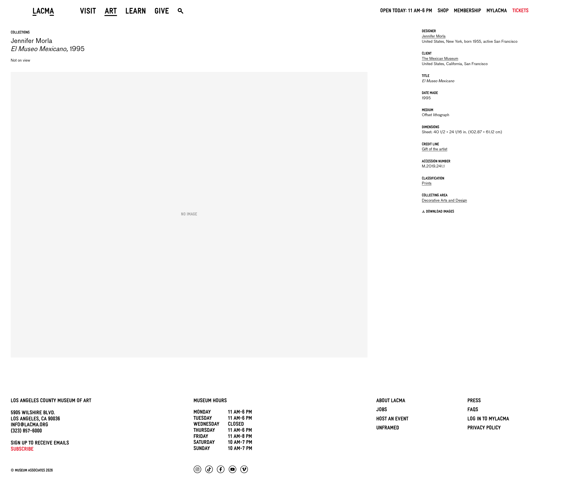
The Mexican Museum (440, 59)
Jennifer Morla (434, 36)
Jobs (381, 410)
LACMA (43, 13)
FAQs (472, 410)
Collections (20, 33)
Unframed (387, 428)
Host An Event (392, 419)
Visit (88, 13)
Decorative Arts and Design (444, 201)
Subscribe (22, 450)
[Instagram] (197, 469)
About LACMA (390, 401)
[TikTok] (209, 469)
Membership (467, 11)
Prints (426, 183)
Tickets (520, 11)
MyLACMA (496, 11)
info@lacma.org (29, 425)
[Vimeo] (244, 469)
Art (111, 13)
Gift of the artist (434, 149)
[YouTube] (232, 469)
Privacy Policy (484, 428)
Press (474, 401)
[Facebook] (221, 469)
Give (161, 13)
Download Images (440, 212)
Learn (135, 13)
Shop (443, 11)
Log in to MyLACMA (488, 419)
